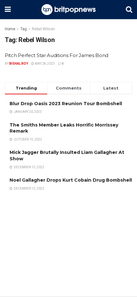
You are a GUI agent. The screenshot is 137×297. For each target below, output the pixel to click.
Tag (23, 29)
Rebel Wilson (43, 29)
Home (10, 29)
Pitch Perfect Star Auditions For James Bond (56, 55)
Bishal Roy (18, 63)
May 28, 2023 (44, 63)
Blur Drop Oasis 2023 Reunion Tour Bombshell (66, 103)
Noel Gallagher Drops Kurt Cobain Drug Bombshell (71, 180)
